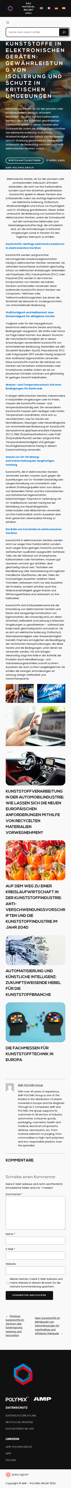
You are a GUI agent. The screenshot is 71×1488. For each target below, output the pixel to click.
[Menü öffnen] (8, 22)
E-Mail (10, 1249)
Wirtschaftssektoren (24, 161)
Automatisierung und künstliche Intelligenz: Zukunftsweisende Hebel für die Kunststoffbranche (33, 983)
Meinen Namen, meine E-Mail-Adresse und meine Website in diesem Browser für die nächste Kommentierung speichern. (36, 1282)
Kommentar (14, 1194)
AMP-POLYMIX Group (20, 168)
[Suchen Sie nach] (64, 32)
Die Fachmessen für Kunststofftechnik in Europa (29, 1054)
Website (11, 1264)
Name (10, 1234)
